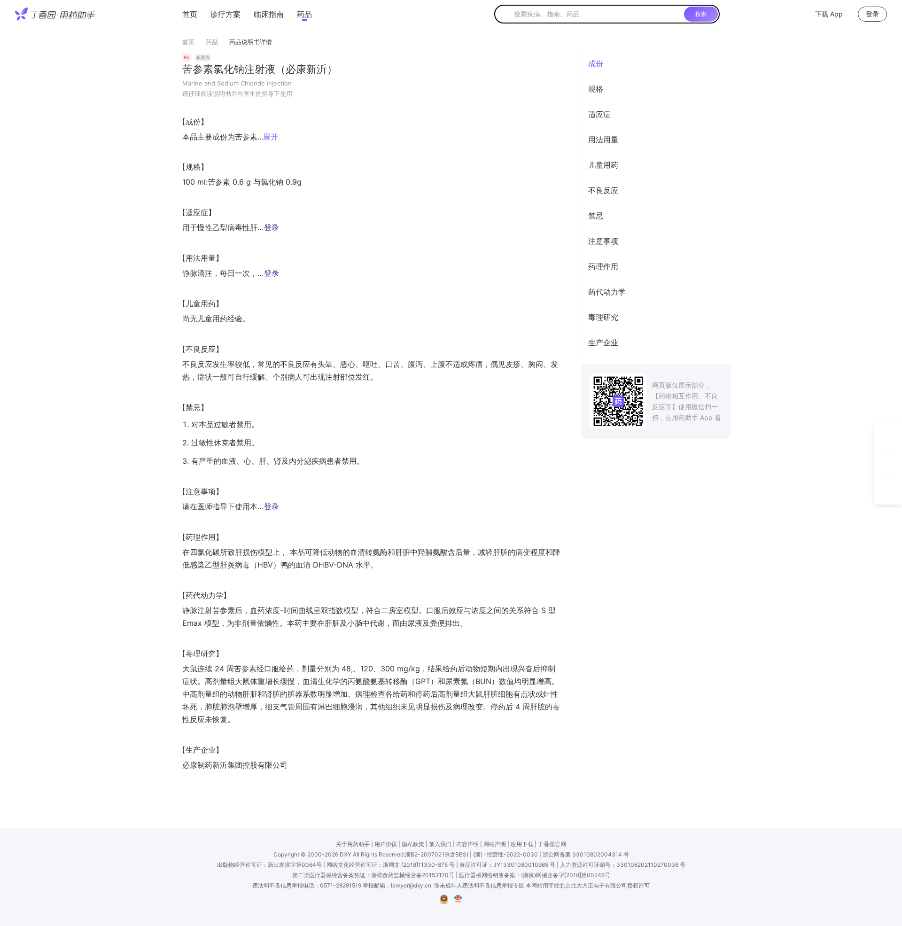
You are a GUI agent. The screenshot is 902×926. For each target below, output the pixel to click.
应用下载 (522, 844)
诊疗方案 (225, 14)
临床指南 (269, 14)
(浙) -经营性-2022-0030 (505, 854)
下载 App (829, 14)
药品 (304, 14)
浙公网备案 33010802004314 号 (586, 854)
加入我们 (440, 844)
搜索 (701, 13)
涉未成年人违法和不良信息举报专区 (479, 885)
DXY (345, 854)
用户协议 (385, 844)
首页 (189, 14)
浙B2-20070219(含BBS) (436, 854)
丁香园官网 (552, 844)
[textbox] (597, 14)
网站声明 (494, 844)
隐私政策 (413, 844)
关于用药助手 (353, 844)
